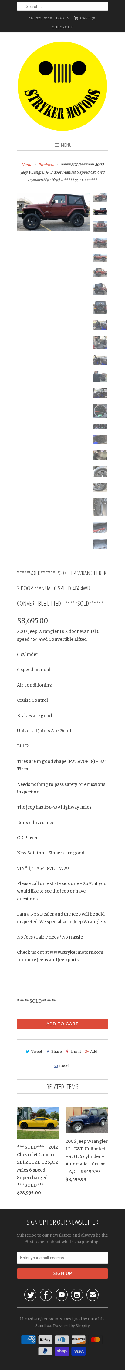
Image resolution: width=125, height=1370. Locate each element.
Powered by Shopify (71, 1325)
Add (93, 1051)
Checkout (62, 27)
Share (56, 1051)
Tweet (36, 1051)
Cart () (88, 18)
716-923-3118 (40, 18)
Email (64, 1066)
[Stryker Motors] (62, 87)
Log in (62, 18)
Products (46, 164)
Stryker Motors (48, 1319)
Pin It (76, 1051)
